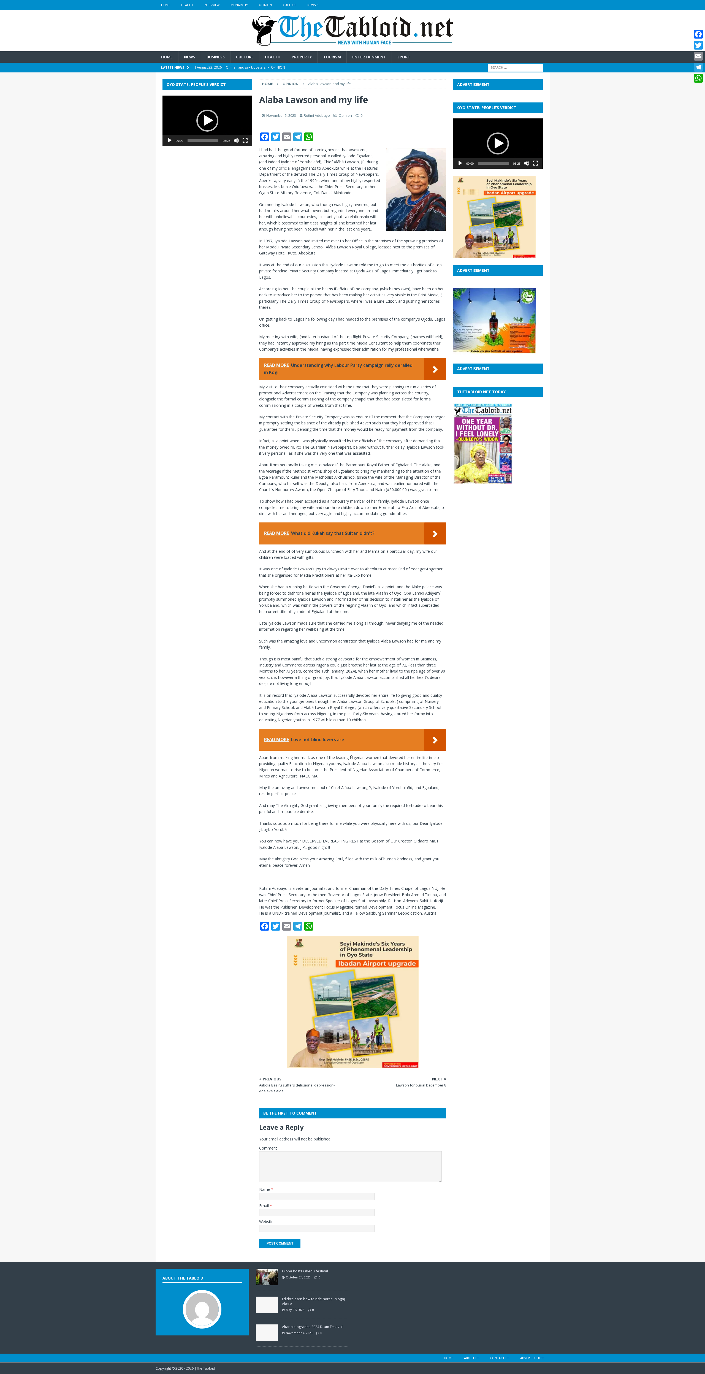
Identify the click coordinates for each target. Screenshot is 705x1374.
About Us (471, 1358)
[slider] (203, 140)
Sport (403, 56)
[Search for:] (515, 67)
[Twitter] (698, 45)
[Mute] (236, 140)
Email (264, 1205)
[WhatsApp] (698, 78)
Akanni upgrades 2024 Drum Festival (312, 1326)
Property (302, 56)
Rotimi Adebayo (317, 115)
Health (187, 5)
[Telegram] (698, 67)
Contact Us (499, 1358)
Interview (211, 5)
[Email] (698, 56)
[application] (207, 121)
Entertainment (369, 56)
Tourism (332, 56)
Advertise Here (532, 1358)
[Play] (169, 140)
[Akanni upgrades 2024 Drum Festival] (267, 1338)
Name (265, 1189)
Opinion (265, 5)
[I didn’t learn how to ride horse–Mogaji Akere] (267, 1310)
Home (165, 5)
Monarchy (239, 5)
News (311, 5)
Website (266, 1221)
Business (216, 56)
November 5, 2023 (281, 115)
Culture (289, 5)
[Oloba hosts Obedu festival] (267, 1282)
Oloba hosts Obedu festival (305, 1271)
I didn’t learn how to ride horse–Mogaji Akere (314, 1301)
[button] (207, 121)
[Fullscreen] (245, 140)
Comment (268, 1148)
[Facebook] (698, 34)
